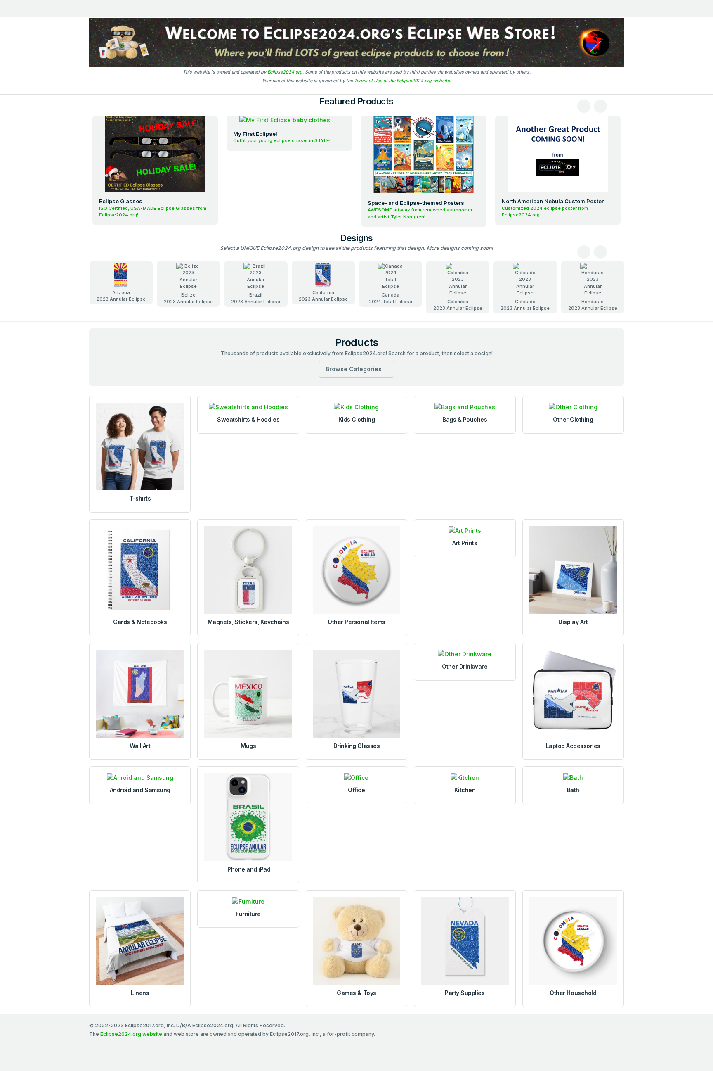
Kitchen (465, 789)
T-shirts (140, 498)
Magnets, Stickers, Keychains (248, 621)
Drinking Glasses (356, 745)
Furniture (248, 913)
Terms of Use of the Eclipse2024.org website (402, 80)
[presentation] (583, 106)
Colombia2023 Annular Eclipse (457, 305)
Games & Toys (356, 992)
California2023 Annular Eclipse (323, 296)
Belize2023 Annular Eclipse (188, 298)
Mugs (248, 745)
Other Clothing (573, 419)
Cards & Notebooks (140, 621)
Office (356, 789)
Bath (573, 789)
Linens (140, 992)
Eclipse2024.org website (131, 1034)
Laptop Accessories (573, 745)
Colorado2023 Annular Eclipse (525, 305)
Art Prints (464, 542)
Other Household (573, 992)
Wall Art (140, 745)
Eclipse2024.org (284, 72)
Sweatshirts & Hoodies (248, 419)
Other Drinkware (464, 666)
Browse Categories (354, 369)
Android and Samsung (140, 789)
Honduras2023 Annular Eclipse (592, 305)
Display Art (573, 621)
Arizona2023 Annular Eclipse (121, 296)
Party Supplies (464, 992)
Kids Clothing (356, 419)
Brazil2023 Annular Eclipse (255, 298)
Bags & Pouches (464, 419)
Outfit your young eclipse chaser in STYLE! (282, 140)
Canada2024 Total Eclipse (390, 298)
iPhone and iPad (248, 869)
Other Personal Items (356, 621)
